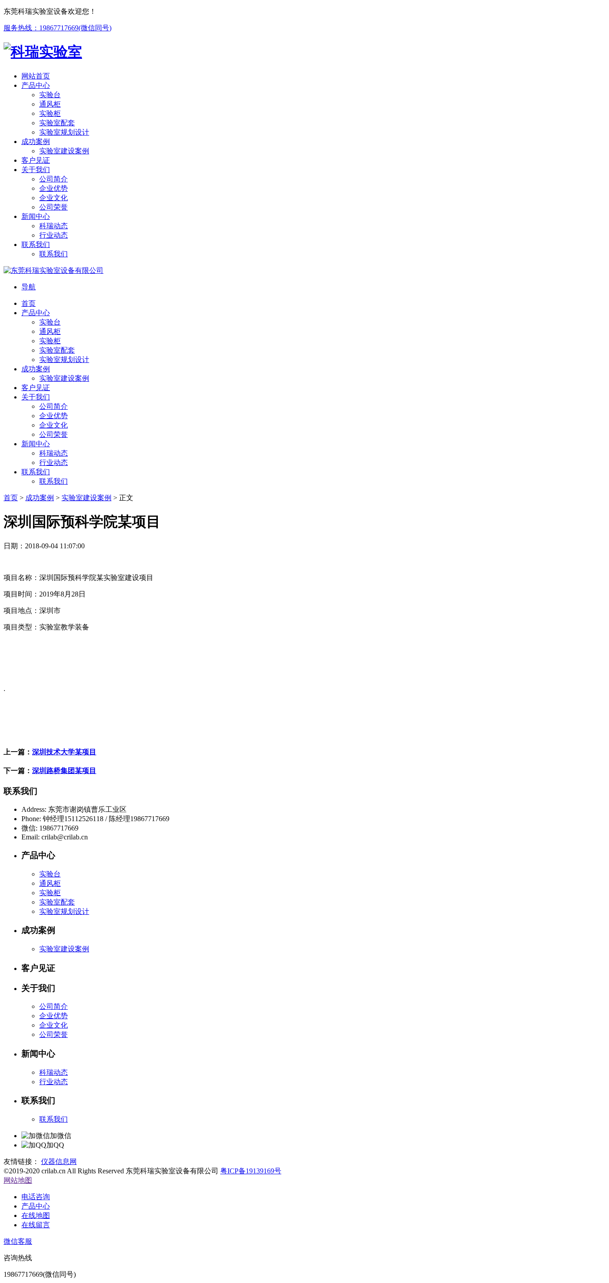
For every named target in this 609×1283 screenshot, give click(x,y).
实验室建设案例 (86, 498)
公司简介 (53, 1006)
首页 (11, 498)
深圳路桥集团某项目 (64, 770)
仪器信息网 (59, 1161)
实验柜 (50, 892)
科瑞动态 (53, 1072)
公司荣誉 (53, 1034)
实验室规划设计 (64, 911)
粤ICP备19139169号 (250, 1171)
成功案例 (39, 498)
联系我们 (53, 1119)
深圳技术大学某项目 (64, 752)
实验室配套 (57, 902)
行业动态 (53, 1082)
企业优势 (53, 1016)
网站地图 (18, 1180)
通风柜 (50, 883)
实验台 (50, 874)
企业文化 (53, 1025)
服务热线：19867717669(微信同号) (57, 28)
